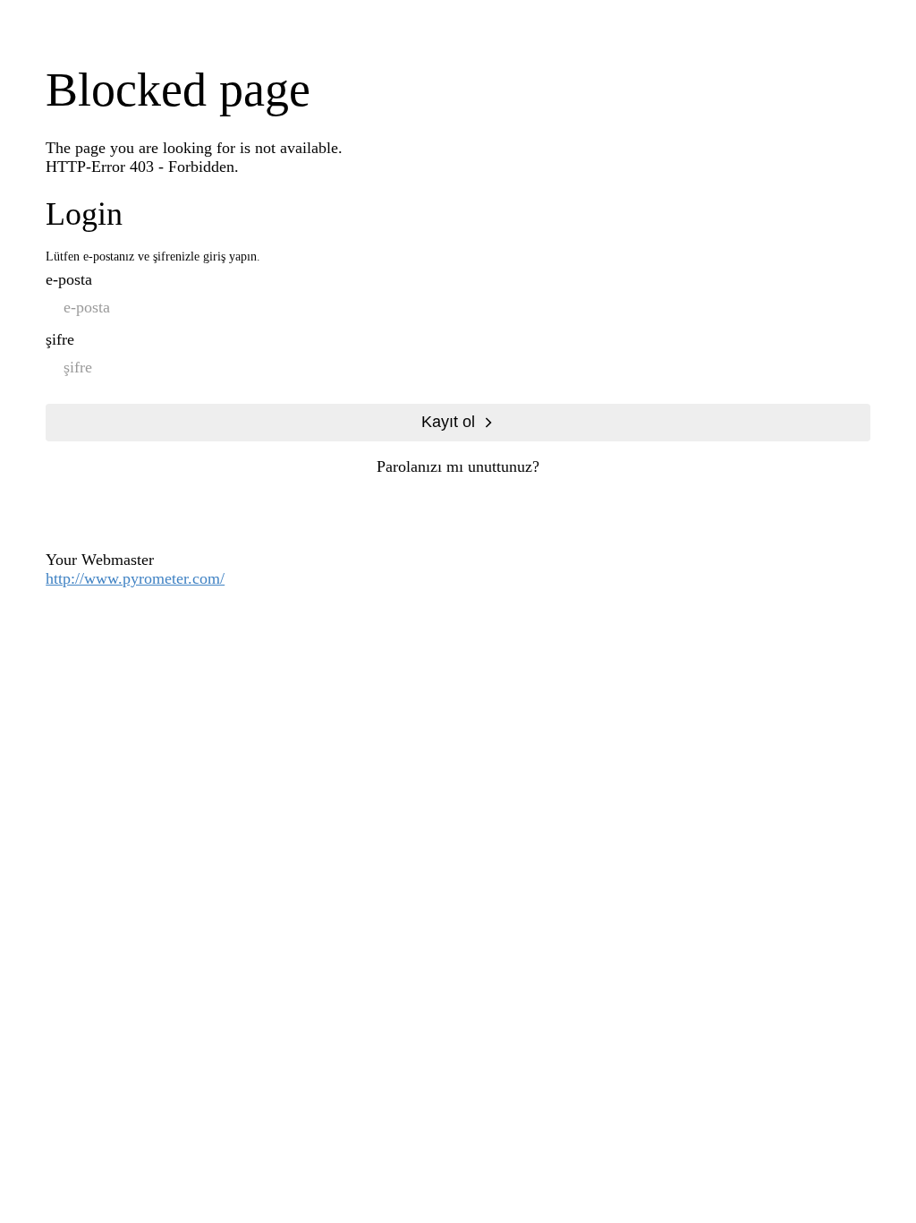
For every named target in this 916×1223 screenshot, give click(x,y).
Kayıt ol (448, 422)
